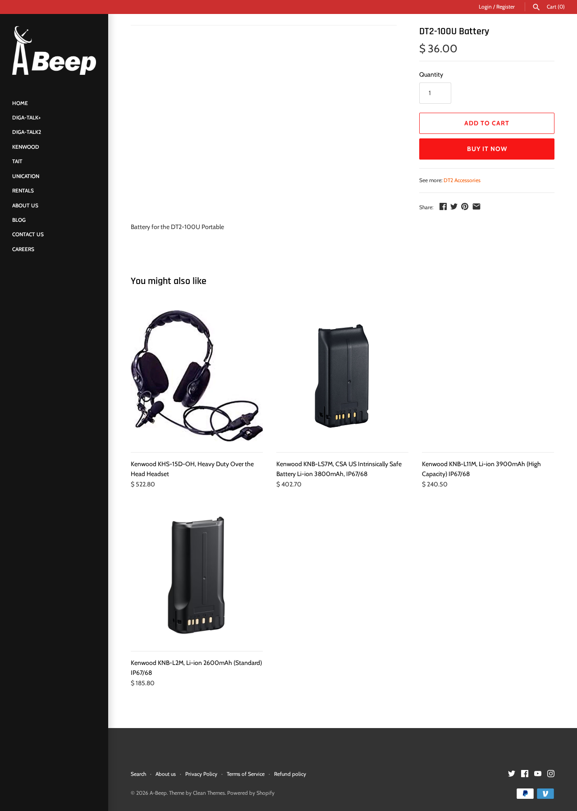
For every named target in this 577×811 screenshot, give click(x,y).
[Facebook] (524, 774)
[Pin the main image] (464, 206)
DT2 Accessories (462, 180)
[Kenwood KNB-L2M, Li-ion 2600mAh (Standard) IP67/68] (197, 575)
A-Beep (158, 793)
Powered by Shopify (251, 793)
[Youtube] (537, 774)
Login (485, 7)
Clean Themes (209, 793)
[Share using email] (476, 206)
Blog (19, 220)
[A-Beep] (54, 50)
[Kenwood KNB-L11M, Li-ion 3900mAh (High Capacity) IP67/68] (488, 376)
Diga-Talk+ (26, 118)
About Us (25, 205)
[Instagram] (550, 774)
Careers (23, 249)
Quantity (431, 74)
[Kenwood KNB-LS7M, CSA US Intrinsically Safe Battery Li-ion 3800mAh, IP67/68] (342, 376)
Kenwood (25, 147)
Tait (17, 162)
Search (138, 774)
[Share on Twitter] (454, 206)
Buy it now (487, 149)
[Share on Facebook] (443, 206)
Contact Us (28, 235)
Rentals (23, 191)
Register (505, 7)
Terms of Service (246, 774)
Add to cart (486, 123)
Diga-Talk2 (26, 132)
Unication (25, 176)
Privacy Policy (201, 774)
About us (166, 774)
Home (20, 103)
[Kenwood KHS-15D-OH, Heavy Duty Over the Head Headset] (197, 376)
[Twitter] (511, 774)
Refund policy (290, 774)
